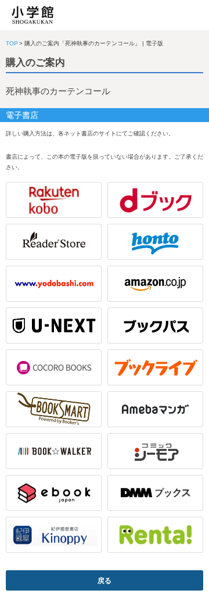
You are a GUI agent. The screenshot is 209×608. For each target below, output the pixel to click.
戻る (104, 581)
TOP (12, 43)
